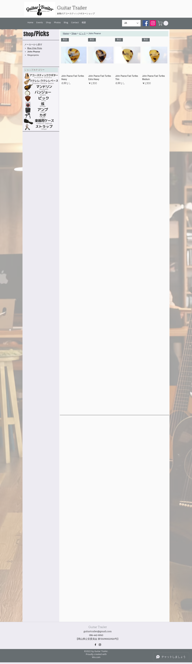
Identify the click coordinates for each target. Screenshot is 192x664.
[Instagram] (153, 23)
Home (66, 33)
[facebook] (95, 644)
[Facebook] (145, 23)
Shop (73, 33)
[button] (163, 23)
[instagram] (99, 644)
